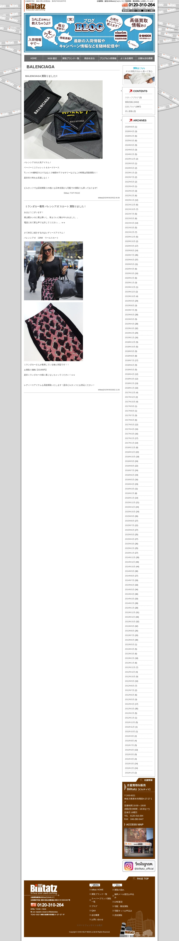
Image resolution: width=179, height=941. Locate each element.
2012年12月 (130, 667)
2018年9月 (129, 351)
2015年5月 (129, 534)
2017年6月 (129, 420)
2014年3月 (129, 599)
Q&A (93, 910)
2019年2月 (129, 333)
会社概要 (95, 915)
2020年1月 (129, 282)
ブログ (94, 906)
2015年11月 (130, 507)
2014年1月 (129, 608)
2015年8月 (129, 521)
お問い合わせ (97, 919)
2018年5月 (129, 369)
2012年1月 (129, 718)
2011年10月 (130, 731)
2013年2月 (129, 658)
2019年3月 (129, 328)
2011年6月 (129, 750)
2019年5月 (129, 319)
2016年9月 (129, 461)
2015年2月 (129, 548)
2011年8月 (129, 741)
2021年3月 (129, 227)
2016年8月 (129, 466)
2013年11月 (130, 617)
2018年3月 (129, 379)
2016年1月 (129, 498)
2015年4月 (129, 539)
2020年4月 (129, 269)
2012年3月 (129, 708)
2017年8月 (129, 411)
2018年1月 (129, 388)
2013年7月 (129, 635)
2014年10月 (130, 566)
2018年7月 (129, 360)
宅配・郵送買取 (121, 906)
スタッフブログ (132, 97)
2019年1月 (129, 337)
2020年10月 (130, 241)
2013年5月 (129, 644)
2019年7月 (129, 310)
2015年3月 (129, 544)
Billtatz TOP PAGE (72, 193)
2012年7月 (129, 690)
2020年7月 (129, 255)
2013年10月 (130, 621)
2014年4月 (129, 594)
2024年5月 (129, 150)
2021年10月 (130, 209)
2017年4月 (129, 429)
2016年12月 (130, 447)
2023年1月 (129, 172)
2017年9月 (129, 406)
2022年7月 (129, 177)
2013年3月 (129, 654)
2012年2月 (129, 713)
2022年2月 (129, 195)
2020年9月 (129, 246)
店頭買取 (118, 915)
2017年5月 (129, 424)
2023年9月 (129, 163)
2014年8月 (129, 576)
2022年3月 (129, 191)
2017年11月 (130, 397)
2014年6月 (129, 585)
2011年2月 (129, 768)
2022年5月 (129, 182)
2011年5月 (129, 754)
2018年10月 (130, 347)
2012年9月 (129, 681)
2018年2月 (129, 383)
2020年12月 (130, 237)
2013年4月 (129, 649)
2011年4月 (129, 759)
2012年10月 (130, 676)
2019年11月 (130, 292)
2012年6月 (129, 695)
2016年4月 (129, 484)
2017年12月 (130, 392)
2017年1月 (129, 443)
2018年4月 (129, 374)
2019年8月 (129, 305)
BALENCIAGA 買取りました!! (41, 76)
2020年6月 (129, 260)
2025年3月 (129, 140)
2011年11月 (130, 727)
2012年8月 (129, 686)
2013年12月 (130, 612)
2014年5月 (129, 589)
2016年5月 (129, 479)
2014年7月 (129, 580)
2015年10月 (130, 511)
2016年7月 (129, 470)
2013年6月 (129, 640)
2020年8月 (129, 250)
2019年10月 (130, 296)
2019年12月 (130, 287)
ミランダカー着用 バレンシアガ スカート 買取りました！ (55, 206)
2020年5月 (129, 264)
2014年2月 (129, 603)
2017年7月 (129, 415)
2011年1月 (129, 773)
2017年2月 (129, 438)
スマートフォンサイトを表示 (89, 925)
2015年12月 (130, 502)
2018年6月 (129, 365)
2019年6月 (129, 314)
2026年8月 (129, 127)
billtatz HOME (97, 890)
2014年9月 (129, 571)
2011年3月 (129, 763)
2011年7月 (129, 745)
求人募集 (129, 111)
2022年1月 (129, 200)
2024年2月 (129, 154)
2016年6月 (129, 475)
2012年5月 (129, 699)
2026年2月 (129, 136)
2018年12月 (130, 342)
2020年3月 (129, 273)
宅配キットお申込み (123, 911)
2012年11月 (130, 672)
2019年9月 (129, 301)
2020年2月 (129, 278)
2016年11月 (130, 452)
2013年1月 (129, 663)
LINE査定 (118, 902)
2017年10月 (130, 402)
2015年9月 (129, 516)
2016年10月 (130, 457)
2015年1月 (129, 553)
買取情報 (129, 102)
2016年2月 (129, 493)
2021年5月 (129, 218)
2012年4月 (129, 704)
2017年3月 (129, 434)
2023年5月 (129, 168)
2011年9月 (129, 736)
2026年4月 (129, 131)
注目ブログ (130, 107)
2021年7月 (129, 214)
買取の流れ (119, 890)
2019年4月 (129, 324)
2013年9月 (129, 626)
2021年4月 (129, 223)
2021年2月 (129, 232)
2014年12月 (130, 557)
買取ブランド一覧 (99, 894)
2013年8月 (129, 631)
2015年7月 (129, 525)
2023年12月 (130, 159)
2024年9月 (129, 145)
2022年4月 (129, 186)
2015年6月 (129, 530)
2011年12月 (130, 722)
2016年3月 (129, 489)
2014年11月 (130, 562)
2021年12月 (130, 205)
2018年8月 (129, 356)
